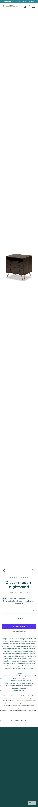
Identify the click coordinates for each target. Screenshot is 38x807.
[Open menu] (33, 7)
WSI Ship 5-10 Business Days (20, 592)
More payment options (19, 631)
